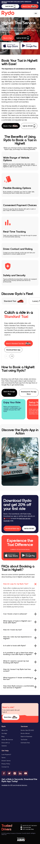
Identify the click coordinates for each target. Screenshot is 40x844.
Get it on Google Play (9, 393)
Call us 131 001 (28, 126)
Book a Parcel (25, 733)
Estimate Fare (25, 743)
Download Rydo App (13, 350)
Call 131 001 (9, 6)
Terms (3, 757)
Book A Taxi (26, 6)
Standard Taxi (10, 301)
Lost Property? (6, 754)
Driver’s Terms (6, 761)
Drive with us (6, 743)
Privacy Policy (6, 764)
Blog (3, 736)
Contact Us (5, 767)
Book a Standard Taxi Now (15, 343)
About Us (4, 730)
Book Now (7, 717)
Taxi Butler (24, 739)
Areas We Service (7, 739)
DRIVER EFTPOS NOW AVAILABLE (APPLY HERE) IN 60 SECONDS (16, 2)
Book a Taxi (7, 126)
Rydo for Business (26, 736)
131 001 (8, 518)
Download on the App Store (28, 393)
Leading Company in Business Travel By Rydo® (18, 833)
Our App (4, 733)
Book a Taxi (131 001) (27, 730)
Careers (4, 746)
